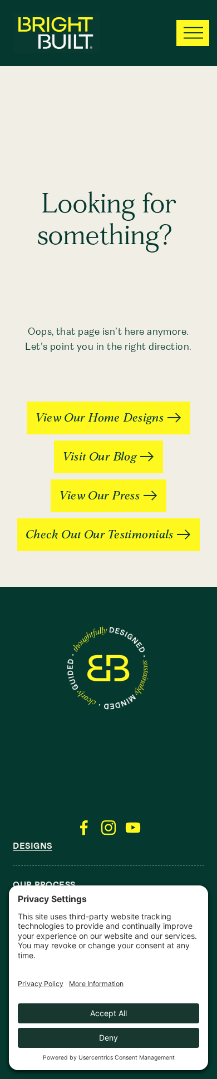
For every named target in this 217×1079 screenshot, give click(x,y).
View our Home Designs (99, 417)
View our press (99, 495)
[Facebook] (84, 827)
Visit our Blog (99, 456)
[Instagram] (108, 827)
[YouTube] (133, 827)
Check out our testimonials (100, 534)
